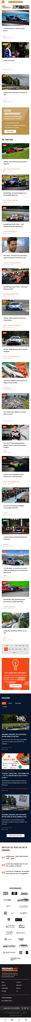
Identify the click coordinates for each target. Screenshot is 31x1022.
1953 (13, 649)
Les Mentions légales (14, 1013)
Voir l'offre (10, 131)
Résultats (19, 985)
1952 (9, 649)
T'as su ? (18, 982)
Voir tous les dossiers (15, 835)
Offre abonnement (16, 2)
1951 (6, 649)
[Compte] (12, 1019)
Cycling (5, 707)
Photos (18, 988)
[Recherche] (18, 1019)
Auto (4, 703)
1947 (16, 645)
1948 (20, 645)
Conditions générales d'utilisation (12, 1012)
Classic (10, 703)
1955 (20, 649)
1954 (16, 649)
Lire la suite (15, 685)
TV (17, 991)
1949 (23, 645)
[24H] (5, 1019)
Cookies (23, 1013)
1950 (27, 645)
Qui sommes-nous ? (7, 1000)
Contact (25, 1012)
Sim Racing (18, 703)
